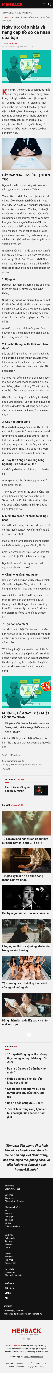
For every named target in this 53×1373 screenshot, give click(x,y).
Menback (16, 1345)
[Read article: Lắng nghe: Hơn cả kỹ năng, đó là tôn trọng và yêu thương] (26, 931)
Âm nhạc (9, 1241)
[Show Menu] (44, 4)
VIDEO (8, 1293)
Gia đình (8, 1253)
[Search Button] (49, 4)
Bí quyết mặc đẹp (12, 1189)
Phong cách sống (23, 13)
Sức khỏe (9, 1195)
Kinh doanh (10, 1272)
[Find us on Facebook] (24, 1338)
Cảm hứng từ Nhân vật (14, 1311)
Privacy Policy (40, 1363)
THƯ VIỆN (9, 1288)
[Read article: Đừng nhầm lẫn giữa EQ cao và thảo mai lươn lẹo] (26, 1005)
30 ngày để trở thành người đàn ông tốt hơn (22, 764)
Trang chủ (7, 13)
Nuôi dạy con (10, 1263)
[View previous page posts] (24, 1035)
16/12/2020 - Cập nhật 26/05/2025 (19, 47)
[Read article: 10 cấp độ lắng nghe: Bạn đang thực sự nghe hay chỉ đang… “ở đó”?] (26, 823)
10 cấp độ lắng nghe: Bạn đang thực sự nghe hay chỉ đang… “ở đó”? (27, 1058)
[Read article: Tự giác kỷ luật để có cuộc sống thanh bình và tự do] (26, 860)
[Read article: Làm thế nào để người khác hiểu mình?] (41, 790)
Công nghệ (9, 1216)
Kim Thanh (12, 43)
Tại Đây (15, 731)
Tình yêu (9, 1256)
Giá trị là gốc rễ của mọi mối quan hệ (25, 913)
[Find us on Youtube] (28, 1338)
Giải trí (7, 1247)
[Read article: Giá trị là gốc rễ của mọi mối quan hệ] (26, 897)
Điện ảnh (9, 1244)
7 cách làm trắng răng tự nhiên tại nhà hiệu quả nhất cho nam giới (26, 1113)
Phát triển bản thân (13, 1275)
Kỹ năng (6, 769)
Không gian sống (12, 1226)
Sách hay (9, 1235)
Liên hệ (29, 1363)
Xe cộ (7, 1210)
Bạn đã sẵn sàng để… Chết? (25, 1103)
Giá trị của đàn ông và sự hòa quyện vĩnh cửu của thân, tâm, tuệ (26, 1092)
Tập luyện (9, 1198)
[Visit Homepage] (12, 4)
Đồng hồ (8, 1213)
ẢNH (7, 1298)
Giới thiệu (19, 1363)
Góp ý (42, 1367)
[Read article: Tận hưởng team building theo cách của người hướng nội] (26, 968)
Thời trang (9, 1186)
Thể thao (9, 1220)
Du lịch (8, 1223)
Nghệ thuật (10, 1238)
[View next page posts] (29, 1035)
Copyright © (32, 1367)
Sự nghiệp (9, 1269)
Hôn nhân (9, 1260)
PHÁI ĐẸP (9, 1283)
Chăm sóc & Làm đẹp (14, 1201)
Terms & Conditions (16, 1367)
